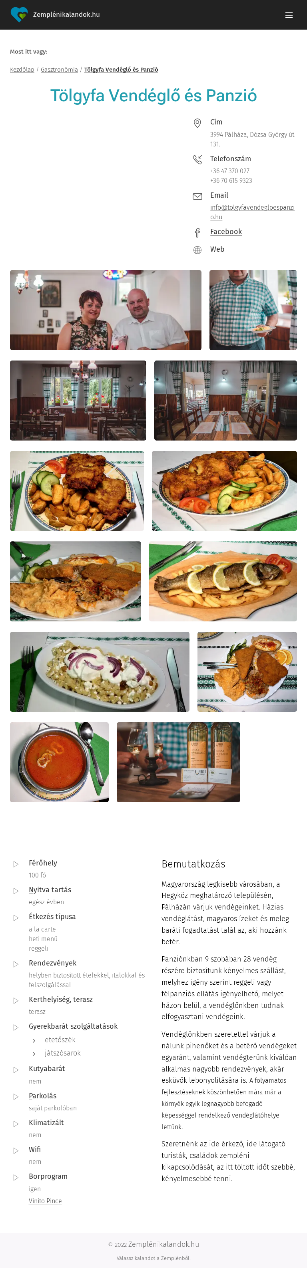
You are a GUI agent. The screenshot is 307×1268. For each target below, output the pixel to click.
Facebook (226, 231)
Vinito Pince (45, 1201)
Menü (289, 15)
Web (217, 249)
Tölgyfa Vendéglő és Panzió (121, 69)
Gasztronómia (59, 69)
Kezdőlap (22, 69)
